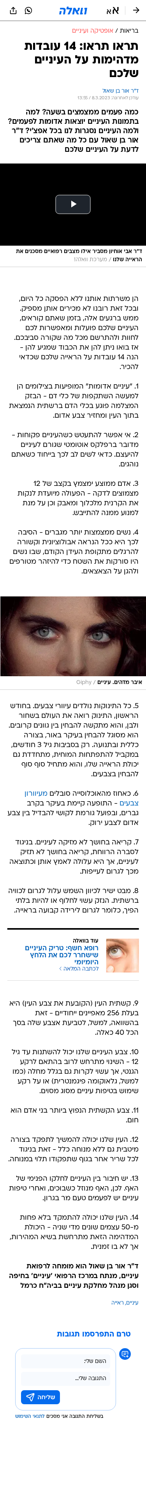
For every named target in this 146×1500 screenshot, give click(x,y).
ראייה (117, 1303)
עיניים (132, 1303)
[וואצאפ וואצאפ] (28, 10)
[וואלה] (73, 10)
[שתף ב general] (13, 10)
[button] (113, 10)
